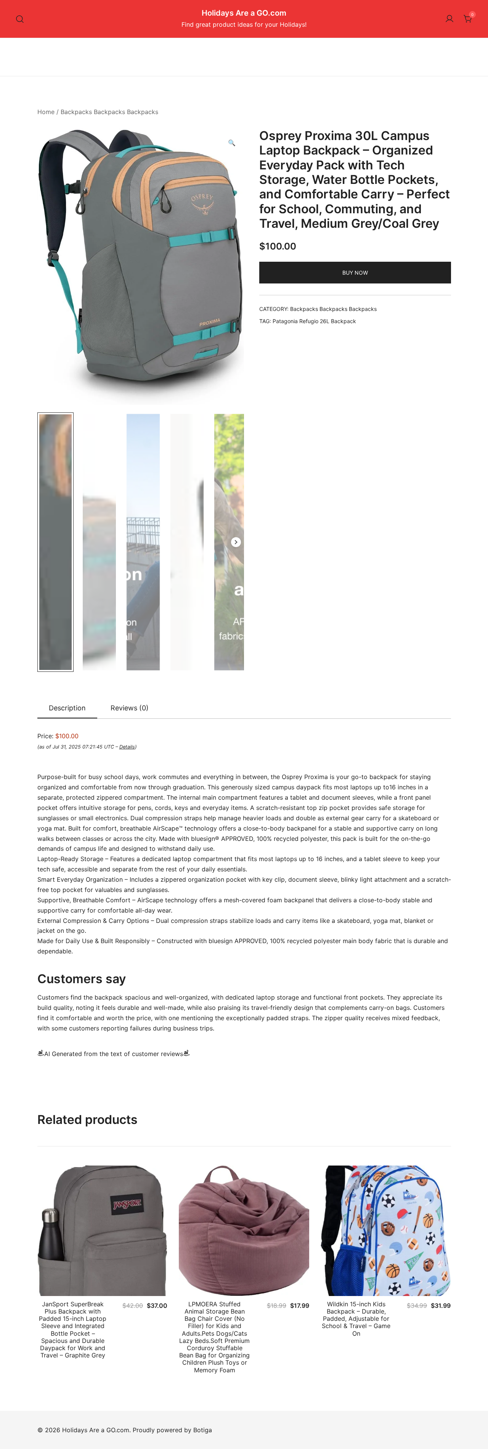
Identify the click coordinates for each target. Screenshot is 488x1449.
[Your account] (449, 19)
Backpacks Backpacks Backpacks (109, 112)
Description (67, 708)
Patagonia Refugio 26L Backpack (314, 321)
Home (46, 112)
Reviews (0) (130, 708)
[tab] (67, 708)
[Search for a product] (20, 19)
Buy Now (355, 272)
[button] (232, 143)
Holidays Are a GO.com (244, 13)
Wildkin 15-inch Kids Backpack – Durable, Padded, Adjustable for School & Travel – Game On (356, 1318)
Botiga (202, 1430)
